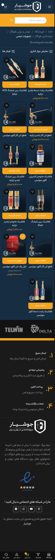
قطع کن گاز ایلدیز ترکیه (40, 135)
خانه (50, 32)
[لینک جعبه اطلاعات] (27, 356)
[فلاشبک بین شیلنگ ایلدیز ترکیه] (14, 155)
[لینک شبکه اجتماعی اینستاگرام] (39, 509)
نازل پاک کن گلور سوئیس (14, 267)
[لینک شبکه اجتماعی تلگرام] (16, 509)
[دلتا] (41, 329)
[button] (40, 129)
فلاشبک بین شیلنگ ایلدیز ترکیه (14, 178)
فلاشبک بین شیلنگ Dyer (40, 223)
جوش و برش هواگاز (20, 32)
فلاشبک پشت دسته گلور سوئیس (40, 313)
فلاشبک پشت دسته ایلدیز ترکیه (40, 92)
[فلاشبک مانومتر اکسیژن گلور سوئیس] (40, 155)
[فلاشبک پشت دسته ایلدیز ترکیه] (40, 68)
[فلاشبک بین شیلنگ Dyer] (40, 200)
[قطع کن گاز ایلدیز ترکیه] (40, 113)
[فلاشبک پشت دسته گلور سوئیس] (40, 290)
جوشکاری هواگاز (44, 36)
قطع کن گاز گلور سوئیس (14, 135)
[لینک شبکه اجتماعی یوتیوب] (31, 509)
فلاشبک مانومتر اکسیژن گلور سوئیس (40, 178)
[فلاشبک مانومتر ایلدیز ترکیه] (14, 200)
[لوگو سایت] (27, 7)
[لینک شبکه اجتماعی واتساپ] (24, 509)
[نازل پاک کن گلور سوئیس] (14, 245)
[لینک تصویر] (27, 481)
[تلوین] (14, 329)
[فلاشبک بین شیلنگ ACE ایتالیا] (14, 68)
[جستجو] (11, 20)
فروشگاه (39, 32)
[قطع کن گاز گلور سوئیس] (14, 113)
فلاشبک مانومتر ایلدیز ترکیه (14, 223)
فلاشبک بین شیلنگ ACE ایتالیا (14, 92)
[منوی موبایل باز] (49, 7)
